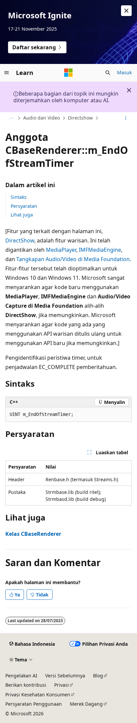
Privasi (61, 685)
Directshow (80, 118)
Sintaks (19, 197)
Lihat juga (22, 214)
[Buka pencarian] (107, 73)
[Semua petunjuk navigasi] (11, 118)
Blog (98, 675)
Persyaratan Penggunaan (33, 704)
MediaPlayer (61, 249)
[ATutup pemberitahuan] (126, 10)
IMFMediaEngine (100, 249)
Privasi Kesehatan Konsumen (37, 694)
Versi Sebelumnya (65, 675)
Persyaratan (24, 206)
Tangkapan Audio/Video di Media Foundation (73, 259)
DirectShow (19, 240)
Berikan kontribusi (25, 685)
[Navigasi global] (6, 73)
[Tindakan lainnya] (126, 118)
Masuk (124, 72)
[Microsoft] (68, 72)
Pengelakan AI (21, 675)
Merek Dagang (86, 704)
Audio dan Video (41, 118)
